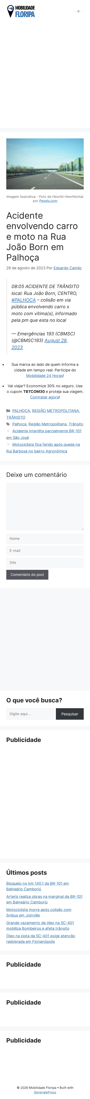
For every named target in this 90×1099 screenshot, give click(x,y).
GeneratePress (45, 1092)
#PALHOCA (24, 300)
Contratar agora (44, 397)
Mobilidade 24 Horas (44, 375)
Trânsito (76, 424)
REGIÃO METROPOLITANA (55, 411)
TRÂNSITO (15, 417)
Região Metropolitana (47, 424)
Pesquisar (69, 714)
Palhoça (19, 424)
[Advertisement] (45, 74)
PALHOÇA (21, 411)
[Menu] (78, 11)
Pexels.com (48, 201)
